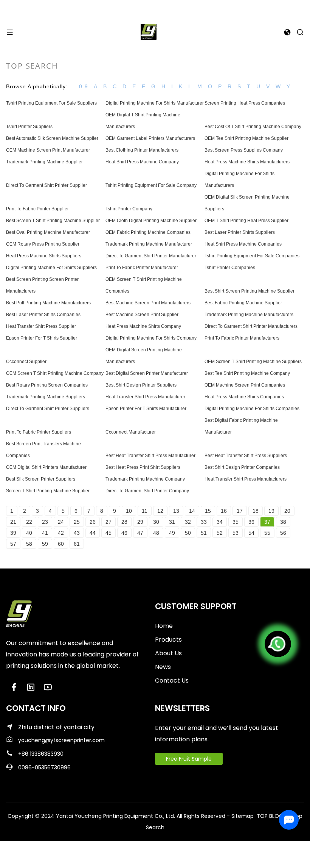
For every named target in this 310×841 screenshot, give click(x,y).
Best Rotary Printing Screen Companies (47, 385)
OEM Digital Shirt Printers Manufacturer (46, 467)
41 (45, 533)
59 (45, 544)
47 (140, 533)
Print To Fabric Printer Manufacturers (242, 338)
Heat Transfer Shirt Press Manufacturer (145, 396)
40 (29, 533)
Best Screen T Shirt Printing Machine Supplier (53, 220)
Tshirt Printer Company (128, 208)
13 (176, 511)
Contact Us (172, 680)
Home (164, 626)
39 (13, 533)
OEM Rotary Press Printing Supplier (42, 244)
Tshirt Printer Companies (230, 267)
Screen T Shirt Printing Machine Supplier (48, 490)
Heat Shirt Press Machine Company (142, 161)
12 (160, 511)
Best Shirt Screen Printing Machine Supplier (249, 291)
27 (108, 522)
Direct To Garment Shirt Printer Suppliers (47, 408)
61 (77, 544)
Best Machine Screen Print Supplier (141, 314)
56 (283, 533)
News (163, 666)
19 (271, 511)
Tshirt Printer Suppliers (29, 126)
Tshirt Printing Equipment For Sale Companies (252, 255)
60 (61, 544)
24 (61, 522)
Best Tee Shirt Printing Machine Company (247, 373)
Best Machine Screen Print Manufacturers (148, 302)
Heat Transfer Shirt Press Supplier (41, 326)
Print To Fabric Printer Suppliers (38, 432)
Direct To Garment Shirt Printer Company (147, 490)
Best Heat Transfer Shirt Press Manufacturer (150, 455)
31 (172, 522)
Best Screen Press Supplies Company (244, 150)
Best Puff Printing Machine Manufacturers (48, 302)
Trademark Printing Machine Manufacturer (148, 244)
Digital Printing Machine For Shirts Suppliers (51, 267)
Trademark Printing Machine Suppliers (45, 396)
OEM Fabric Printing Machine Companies (148, 232)
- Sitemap (240, 816)
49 (172, 533)
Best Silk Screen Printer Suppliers (40, 479)
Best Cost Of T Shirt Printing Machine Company (253, 126)
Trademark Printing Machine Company (145, 479)
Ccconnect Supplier (26, 361)
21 (13, 522)
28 (124, 522)
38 (283, 522)
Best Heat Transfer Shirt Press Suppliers (246, 455)
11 (144, 511)
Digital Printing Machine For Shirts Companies (252, 408)
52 (220, 533)
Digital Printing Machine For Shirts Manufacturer (154, 103)
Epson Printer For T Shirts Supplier (41, 338)
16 (224, 511)
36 (251, 522)
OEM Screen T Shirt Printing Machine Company (55, 373)
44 (93, 533)
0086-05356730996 (44, 767)
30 (156, 522)
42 (61, 533)
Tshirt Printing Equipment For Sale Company (151, 185)
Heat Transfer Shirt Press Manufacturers (246, 479)
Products (168, 639)
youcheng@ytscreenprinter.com (61, 740)
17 (240, 511)
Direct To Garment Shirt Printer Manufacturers (251, 326)
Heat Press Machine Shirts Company (143, 326)
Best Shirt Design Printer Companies (242, 467)
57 (13, 544)
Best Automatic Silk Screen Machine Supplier (52, 138)
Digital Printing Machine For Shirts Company (151, 338)
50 (188, 533)
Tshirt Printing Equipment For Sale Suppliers (51, 103)
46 (124, 533)
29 (140, 522)
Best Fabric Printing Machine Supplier (243, 302)
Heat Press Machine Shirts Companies (244, 396)
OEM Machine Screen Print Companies (245, 385)
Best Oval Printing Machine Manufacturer (48, 232)
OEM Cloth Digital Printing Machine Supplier (151, 220)
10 (129, 511)
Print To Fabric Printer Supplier (37, 208)
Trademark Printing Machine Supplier (44, 161)
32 (188, 522)
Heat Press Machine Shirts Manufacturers (247, 161)
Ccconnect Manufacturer (130, 432)
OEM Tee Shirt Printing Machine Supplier (246, 138)
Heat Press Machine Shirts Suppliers (43, 255)
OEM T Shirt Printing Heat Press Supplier (246, 220)
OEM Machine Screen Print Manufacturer (48, 150)
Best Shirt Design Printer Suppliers (141, 385)
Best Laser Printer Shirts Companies (43, 314)
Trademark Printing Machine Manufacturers (249, 314)
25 (77, 522)
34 (220, 522)
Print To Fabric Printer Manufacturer (141, 267)
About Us (168, 653)
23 (45, 522)
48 (156, 533)
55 (267, 533)
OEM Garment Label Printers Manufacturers (150, 138)
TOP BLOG (271, 816)
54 (251, 533)
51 (204, 533)
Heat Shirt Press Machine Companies (243, 244)
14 (192, 511)
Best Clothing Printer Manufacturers (141, 150)
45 (108, 533)
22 (29, 522)
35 (235, 522)
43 (77, 533)
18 (256, 511)
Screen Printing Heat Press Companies (245, 103)
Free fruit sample (189, 759)
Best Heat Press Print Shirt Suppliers (142, 467)
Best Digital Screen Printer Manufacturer (146, 373)
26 (93, 522)
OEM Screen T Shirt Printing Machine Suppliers (253, 361)
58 (29, 544)
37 (267, 522)
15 (208, 511)
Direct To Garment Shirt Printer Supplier (46, 185)
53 (235, 533)
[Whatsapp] (278, 644)
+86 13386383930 (41, 754)
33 (204, 522)
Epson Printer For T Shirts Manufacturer (145, 408)
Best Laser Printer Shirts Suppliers (240, 232)
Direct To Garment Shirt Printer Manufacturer (150, 255)
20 (287, 511)
